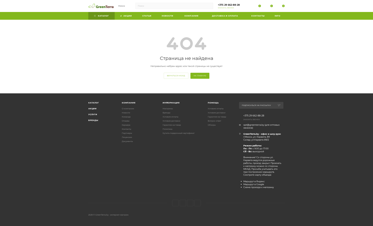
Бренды (93, 120)
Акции (92, 108)
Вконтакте (175, 203)
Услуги (92, 114)
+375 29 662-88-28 (229, 5)
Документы (127, 141)
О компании (128, 108)
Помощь (213, 103)
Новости (126, 112)
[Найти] (209, 6)
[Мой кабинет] (248, 6)
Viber (198, 203)
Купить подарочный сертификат (179, 133)
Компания (128, 103)
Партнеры (127, 133)
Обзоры (212, 125)
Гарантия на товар (172, 125)
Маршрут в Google (253, 184)
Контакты (126, 129)
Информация (171, 103)
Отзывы (125, 121)
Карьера (126, 125)
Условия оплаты (170, 117)
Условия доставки (171, 121)
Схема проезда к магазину (258, 187)
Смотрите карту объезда (257, 174)
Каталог (93, 103)
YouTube (190, 203)
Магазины (168, 108)
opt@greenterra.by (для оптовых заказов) (261, 126)
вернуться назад (176, 76)
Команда (126, 117)
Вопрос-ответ (214, 121)
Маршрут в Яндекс (254, 181)
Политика (167, 129)
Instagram (183, 203)
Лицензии (127, 137)
